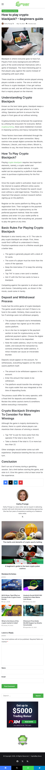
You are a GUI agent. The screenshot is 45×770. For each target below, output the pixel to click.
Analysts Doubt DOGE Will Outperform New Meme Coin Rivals (32, 597)
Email (4, 677)
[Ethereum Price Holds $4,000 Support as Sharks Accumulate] (33, 612)
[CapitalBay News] (22, 4)
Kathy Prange (8, 23)
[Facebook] (5, 482)
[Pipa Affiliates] (22, 715)
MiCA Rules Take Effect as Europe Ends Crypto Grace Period (11, 597)
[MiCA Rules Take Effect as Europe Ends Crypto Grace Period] (12, 586)
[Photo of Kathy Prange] (3, 23)
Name (4, 668)
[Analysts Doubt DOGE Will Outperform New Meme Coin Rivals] (33, 586)
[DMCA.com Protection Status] (22, 740)
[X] (10, 482)
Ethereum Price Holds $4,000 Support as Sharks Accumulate (32, 623)
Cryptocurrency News (10, 11)
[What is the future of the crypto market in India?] (12, 612)
